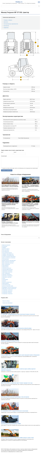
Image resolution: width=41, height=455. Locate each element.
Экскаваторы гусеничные (7, 289)
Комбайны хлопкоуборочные (8, 255)
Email (15, 152)
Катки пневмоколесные (7, 252)
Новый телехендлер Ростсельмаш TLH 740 (30, 222)
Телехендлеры (5, 279)
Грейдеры (4, 247)
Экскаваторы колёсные (7, 292)
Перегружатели (5, 266)
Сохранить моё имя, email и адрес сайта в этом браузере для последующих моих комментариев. (20, 168)
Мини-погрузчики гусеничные (8, 261)
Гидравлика (6, 27)
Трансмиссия (6, 25)
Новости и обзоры (6, 300)
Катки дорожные (5, 251)
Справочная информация (7, 302)
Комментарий (4, 156)
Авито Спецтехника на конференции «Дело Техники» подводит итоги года (16, 382)
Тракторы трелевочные (7, 282)
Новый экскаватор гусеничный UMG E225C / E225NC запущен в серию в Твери (17, 437)
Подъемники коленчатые (7, 270)
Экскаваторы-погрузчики (7, 293)
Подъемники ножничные (7, 271)
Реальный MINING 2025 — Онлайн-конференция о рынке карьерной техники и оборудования (30, 204)
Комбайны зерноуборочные (7, 254)
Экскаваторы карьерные (7, 291)
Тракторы (4, 280)
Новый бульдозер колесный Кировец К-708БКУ (11, 423)
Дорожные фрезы (6, 248)
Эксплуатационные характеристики (11, 23)
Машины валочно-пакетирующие (9, 260)
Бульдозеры (4, 246)
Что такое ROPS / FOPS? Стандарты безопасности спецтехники (14, 410)
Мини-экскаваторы (6, 264)
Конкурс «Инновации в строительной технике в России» (10, 222)
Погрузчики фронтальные (7, 269)
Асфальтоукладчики (6, 245)
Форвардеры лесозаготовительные (9, 287)
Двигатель (6, 21)
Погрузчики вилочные (6, 268)
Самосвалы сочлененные (7, 275)
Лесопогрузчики (5, 259)
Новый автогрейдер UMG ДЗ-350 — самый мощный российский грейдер (10, 204)
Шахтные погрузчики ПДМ (7, 286)
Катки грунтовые (5, 250)
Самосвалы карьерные (6, 274)
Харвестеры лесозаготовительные (9, 288)
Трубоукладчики (5, 283)
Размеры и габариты (8, 20)
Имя (2, 152)
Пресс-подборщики (6, 273)
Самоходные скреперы (6, 277)
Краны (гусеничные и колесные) (8, 257)
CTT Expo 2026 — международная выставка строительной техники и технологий (30, 186)
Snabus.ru (19, 2)
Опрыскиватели (5, 265)
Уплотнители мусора (6, 284)
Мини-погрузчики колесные (7, 262)
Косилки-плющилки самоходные (8, 256)
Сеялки (3, 278)
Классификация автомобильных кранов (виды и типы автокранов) (10, 186)
